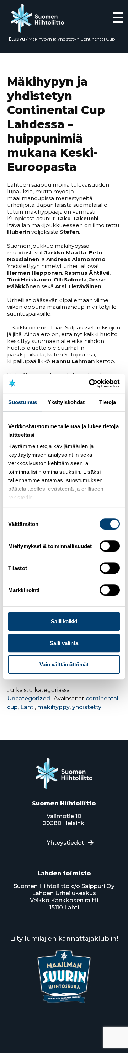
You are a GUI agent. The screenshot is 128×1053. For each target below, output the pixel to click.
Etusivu (17, 39)
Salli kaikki (64, 621)
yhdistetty (86, 707)
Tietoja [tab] (107, 402)
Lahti (27, 707)
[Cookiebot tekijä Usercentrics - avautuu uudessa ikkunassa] (90, 383)
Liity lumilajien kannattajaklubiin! (64, 938)
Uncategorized (28, 698)
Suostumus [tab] (22, 402)
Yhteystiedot (65, 842)
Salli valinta (64, 643)
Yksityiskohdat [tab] (66, 402)
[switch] (110, 546)
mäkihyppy (53, 707)
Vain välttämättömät (64, 664)
